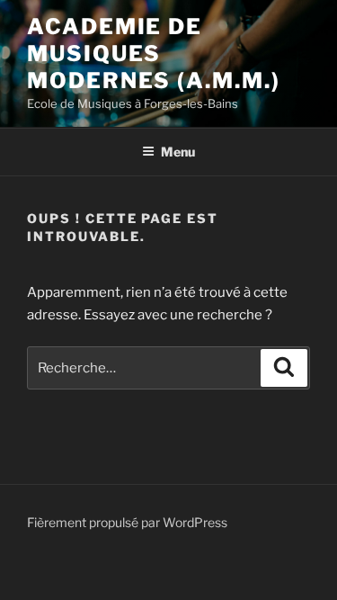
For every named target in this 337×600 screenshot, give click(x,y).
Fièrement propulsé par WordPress (127, 522)
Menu (178, 151)
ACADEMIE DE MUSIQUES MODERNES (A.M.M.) (153, 53)
